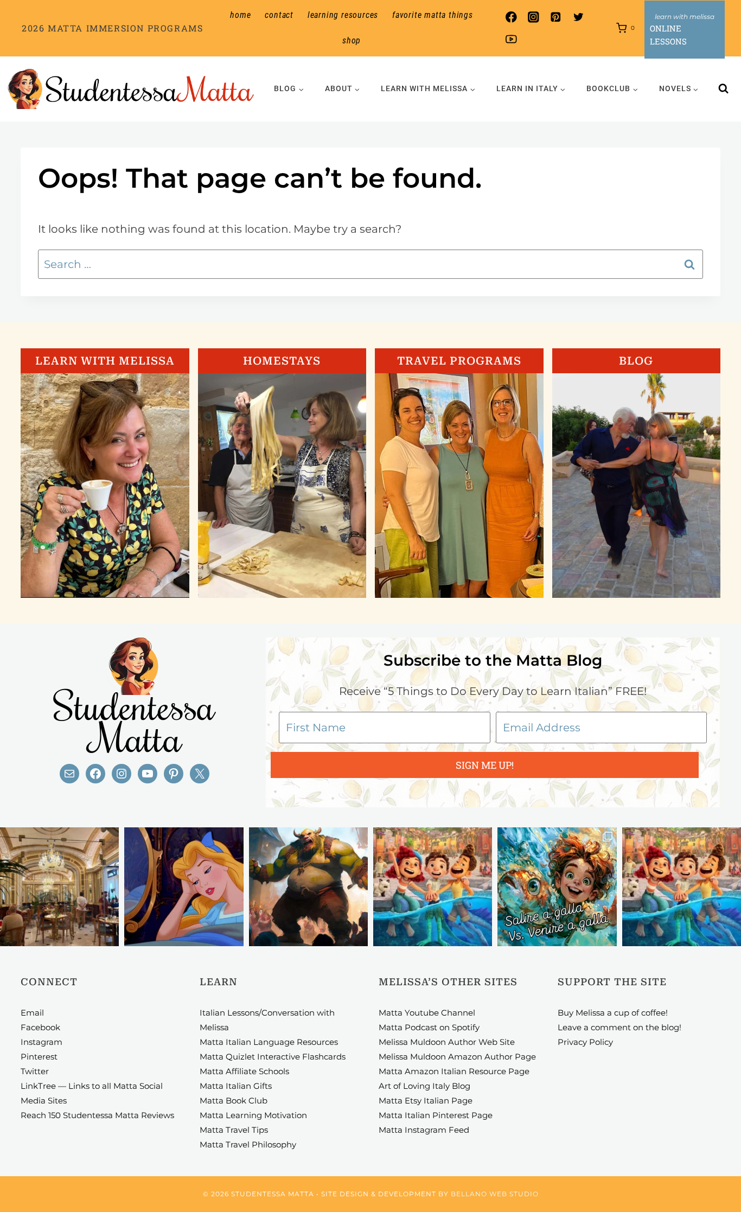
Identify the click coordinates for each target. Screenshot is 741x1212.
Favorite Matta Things (432, 15)
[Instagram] (533, 17)
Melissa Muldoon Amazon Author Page (457, 1056)
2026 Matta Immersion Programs (112, 28)
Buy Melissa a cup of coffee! (613, 1012)
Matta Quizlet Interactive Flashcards (273, 1056)
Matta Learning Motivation (253, 1115)
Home (240, 15)
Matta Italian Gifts (236, 1086)
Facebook (40, 1027)
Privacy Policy (585, 1042)
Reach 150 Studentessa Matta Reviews (97, 1115)
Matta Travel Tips (234, 1130)
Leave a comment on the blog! (619, 1027)
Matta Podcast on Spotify (429, 1027)
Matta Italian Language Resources (269, 1042)
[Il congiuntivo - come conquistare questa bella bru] (308, 886)
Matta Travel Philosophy (248, 1144)
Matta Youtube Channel (427, 1012)
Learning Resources (343, 15)
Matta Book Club (233, 1100)
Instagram (41, 1042)
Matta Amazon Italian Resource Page (454, 1071)
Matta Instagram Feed (424, 1130)
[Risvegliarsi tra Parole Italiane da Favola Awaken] (183, 886)
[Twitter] (578, 17)
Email (32, 1012)
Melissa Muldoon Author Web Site (447, 1042)
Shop (351, 40)
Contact (279, 15)
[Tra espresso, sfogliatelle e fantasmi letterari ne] (59, 886)
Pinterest (39, 1056)
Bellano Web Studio (495, 1194)
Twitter (35, 1071)
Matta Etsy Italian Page (425, 1100)
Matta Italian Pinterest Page (436, 1115)
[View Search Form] (723, 89)
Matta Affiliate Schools (244, 1071)
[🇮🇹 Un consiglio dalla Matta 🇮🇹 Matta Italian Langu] (556, 886)
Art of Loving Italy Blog (424, 1086)
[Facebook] (511, 17)
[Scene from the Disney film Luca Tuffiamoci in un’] (432, 886)
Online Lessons (668, 35)
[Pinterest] (556, 17)
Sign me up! (485, 764)
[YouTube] (511, 39)
